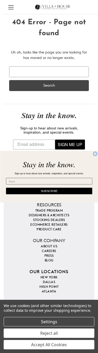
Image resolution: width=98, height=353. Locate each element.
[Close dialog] (95, 153)
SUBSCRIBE (49, 191)
